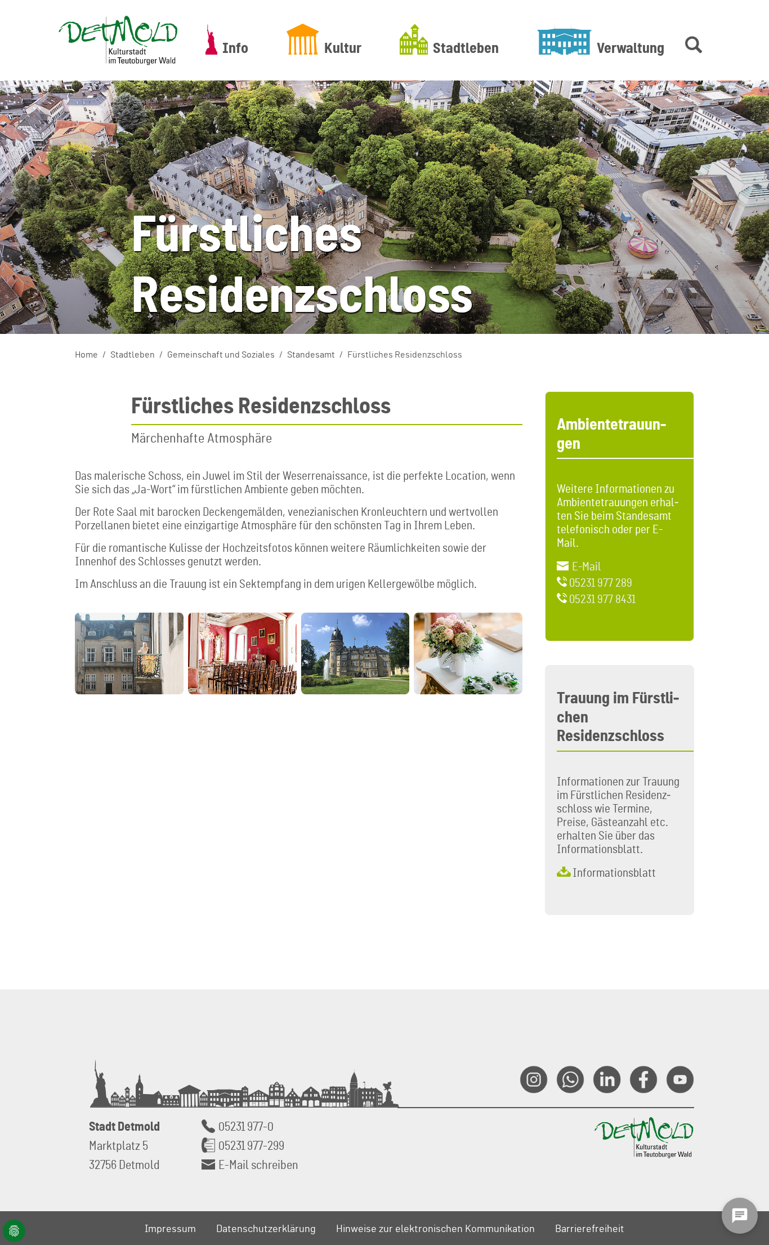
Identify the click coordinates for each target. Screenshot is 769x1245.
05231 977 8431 (602, 598)
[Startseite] (118, 40)
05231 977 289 (600, 582)
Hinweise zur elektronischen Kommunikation (435, 1228)
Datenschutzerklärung (266, 1228)
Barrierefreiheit (589, 1228)
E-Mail (586, 566)
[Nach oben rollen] (747, 1113)
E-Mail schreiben (258, 1164)
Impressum (170, 1228)
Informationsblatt (614, 872)
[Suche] (691, 39)
